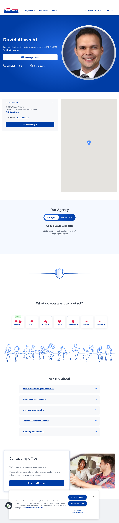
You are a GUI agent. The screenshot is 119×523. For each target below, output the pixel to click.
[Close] (93, 496)
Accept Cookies (77, 497)
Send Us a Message (37, 483)
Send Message (30, 124)
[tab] (51, 217)
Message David (32, 57)
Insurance (43, 10)
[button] (89, 143)
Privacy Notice (37, 508)
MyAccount (30, 10)
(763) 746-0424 (94, 10)
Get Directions (12, 112)
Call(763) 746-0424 (15, 66)
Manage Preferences (77, 511)
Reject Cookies (77, 503)
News (54, 10)
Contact (109, 10)
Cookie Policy (27, 508)
